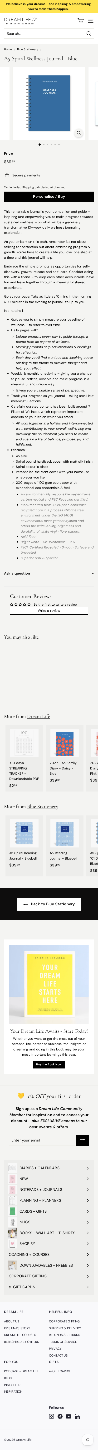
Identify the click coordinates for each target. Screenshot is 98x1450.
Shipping (28, 187)
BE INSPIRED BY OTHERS (21, 1342)
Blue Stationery (27, 49)
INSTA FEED (12, 1385)
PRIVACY (55, 1349)
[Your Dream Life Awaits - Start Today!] (49, 984)
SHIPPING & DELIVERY (65, 1328)
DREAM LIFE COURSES (20, 1335)
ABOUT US (11, 1321)
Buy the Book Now (49, 1064)
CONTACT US (58, 1355)
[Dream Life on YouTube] (68, 1416)
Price (8, 153)
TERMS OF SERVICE (63, 1342)
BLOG (8, 1378)
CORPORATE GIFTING (64, 1321)
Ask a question (17, 573)
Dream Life (38, 716)
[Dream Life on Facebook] (60, 1416)
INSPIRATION (13, 1392)
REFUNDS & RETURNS (64, 1335)
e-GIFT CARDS (59, 1371)
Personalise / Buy (49, 196)
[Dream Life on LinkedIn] (77, 1416)
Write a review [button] (49, 610)
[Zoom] (78, 133)
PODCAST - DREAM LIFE (21, 1371)
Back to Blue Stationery (52, 904)
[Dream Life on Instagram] (51, 1416)
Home (8, 49)
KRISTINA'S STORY (17, 1328)
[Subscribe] (82, 1140)
